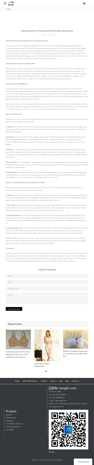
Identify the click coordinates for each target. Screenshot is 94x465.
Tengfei (8, 9)
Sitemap (51, 452)
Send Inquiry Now (14, 309)
